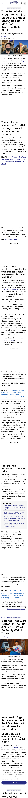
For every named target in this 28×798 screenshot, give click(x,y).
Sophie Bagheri (5, 637)
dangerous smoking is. (9, 748)
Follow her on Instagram (16, 609)
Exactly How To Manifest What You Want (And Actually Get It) (14, 513)
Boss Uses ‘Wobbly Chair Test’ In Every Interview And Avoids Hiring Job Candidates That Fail (14, 518)
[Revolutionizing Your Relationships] (14, 2)
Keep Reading (14, 783)
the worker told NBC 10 (9, 289)
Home (3, 8)
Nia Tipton (4, 36)
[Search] (21, 3)
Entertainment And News (13, 8)
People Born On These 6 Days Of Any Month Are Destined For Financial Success (14, 525)
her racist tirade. (11, 239)
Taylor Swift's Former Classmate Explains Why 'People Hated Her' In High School (14, 507)
